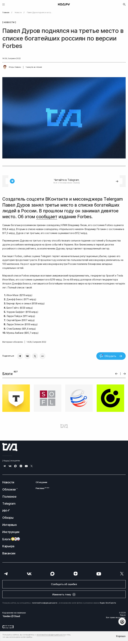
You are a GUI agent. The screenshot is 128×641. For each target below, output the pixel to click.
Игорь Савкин (15, 67)
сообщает (46, 216)
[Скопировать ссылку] (43, 356)
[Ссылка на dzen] (21, 466)
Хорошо (120, 636)
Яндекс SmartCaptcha (108, 603)
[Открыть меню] (3, 4)
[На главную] (64, 4)
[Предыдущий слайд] (116, 373)
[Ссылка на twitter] (31, 466)
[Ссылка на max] (15, 466)
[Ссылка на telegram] (4, 466)
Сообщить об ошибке (64, 584)
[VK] (27, 356)
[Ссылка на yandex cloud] (14, 616)
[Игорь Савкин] (4, 67)
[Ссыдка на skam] (8, 626)
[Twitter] (35, 356)
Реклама (41, 488)
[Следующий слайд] (124, 374)
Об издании (41, 482)
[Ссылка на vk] (10, 466)
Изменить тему (61, 594)
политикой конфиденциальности (44, 603)
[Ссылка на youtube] (26, 466)
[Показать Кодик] (122, 621)
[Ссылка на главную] (9, 447)
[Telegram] (20, 356)
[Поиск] (124, 4)
